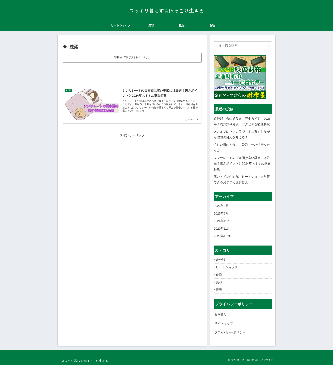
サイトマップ (223, 323)
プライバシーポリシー (230, 332)
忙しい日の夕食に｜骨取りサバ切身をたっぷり (242, 147)
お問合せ (220, 314)
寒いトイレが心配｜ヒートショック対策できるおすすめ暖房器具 (242, 179)
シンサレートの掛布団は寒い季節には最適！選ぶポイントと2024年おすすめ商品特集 (242, 163)
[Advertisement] (132, 73)
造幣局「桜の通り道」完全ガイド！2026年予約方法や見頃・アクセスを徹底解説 (242, 121)
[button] (268, 45)
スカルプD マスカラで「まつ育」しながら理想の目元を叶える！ (242, 134)
